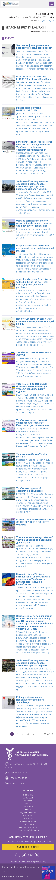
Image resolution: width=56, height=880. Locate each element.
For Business (28, 818)
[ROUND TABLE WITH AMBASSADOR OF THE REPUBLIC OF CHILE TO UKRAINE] (28, 530)
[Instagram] (37, 855)
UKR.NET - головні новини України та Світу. (28, 862)
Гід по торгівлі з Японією (28, 830)
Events (28, 810)
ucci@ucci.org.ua (46, 20)
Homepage (35, 32)
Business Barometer (28, 821)
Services (28, 804)
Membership (28, 815)
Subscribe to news (28, 846)
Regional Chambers (28, 812)
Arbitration (28, 801)
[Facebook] (17, 855)
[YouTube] (30, 855)
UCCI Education (28, 824)
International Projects (28, 827)
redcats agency (19, 876)
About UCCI (28, 798)
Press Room (28, 807)
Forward (48, 734)
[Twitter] (24, 855)
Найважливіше (28, 795)
